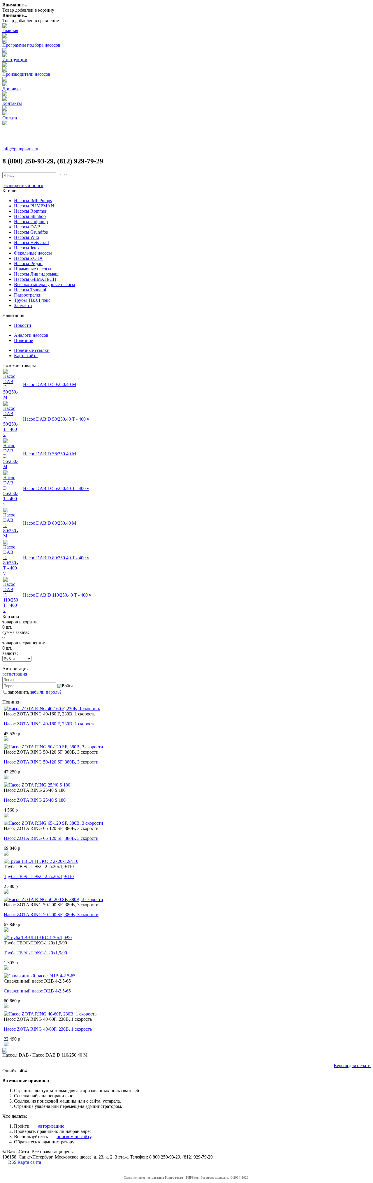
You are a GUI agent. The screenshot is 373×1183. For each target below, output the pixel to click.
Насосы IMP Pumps (33, 200)
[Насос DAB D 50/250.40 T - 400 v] (10, 434)
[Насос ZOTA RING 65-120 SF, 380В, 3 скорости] (53, 823)
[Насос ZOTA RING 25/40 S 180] (37, 784)
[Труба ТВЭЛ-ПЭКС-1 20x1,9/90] (38, 937)
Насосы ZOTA (28, 258)
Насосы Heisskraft (31, 242)
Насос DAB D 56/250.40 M (49, 453)
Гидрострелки (28, 294)
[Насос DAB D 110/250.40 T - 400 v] (10, 610)
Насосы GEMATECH (35, 279)
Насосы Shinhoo (30, 216)
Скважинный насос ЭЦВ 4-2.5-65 (37, 990)
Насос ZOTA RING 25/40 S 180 (35, 800)
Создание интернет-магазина (144, 1177)
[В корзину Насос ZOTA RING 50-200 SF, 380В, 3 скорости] (6, 930)
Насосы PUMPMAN (34, 205)
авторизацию (51, 1126)
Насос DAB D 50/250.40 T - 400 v (56, 419)
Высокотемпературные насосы (44, 284)
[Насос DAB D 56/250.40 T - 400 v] (10, 503)
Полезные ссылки (32, 350)
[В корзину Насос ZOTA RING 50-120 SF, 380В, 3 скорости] (6, 777)
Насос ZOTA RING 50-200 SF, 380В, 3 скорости (51, 914)
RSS (12, 1162)
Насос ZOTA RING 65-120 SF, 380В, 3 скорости (51, 838)
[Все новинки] (4, 1050)
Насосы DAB (27, 226)
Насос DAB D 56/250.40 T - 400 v (56, 488)
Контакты (12, 103)
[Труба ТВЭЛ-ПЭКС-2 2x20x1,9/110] (41, 861)
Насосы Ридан (28, 263)
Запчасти (23, 305)
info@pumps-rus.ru (20, 148)
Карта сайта (26, 355)
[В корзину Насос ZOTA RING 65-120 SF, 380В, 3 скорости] (6, 853)
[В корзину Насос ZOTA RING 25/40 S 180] (6, 815)
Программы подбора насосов (31, 45)
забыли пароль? (45, 692)
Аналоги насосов (31, 335)
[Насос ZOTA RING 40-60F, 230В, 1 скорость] (50, 1013)
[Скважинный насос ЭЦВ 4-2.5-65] (39, 975)
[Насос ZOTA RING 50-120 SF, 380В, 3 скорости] (53, 746)
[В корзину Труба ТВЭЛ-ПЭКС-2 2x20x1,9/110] (6, 892)
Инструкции (14, 59)
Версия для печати (352, 1065)
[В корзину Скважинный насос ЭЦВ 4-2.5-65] (6, 1006)
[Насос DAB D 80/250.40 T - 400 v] (10, 573)
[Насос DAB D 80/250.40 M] (10, 535)
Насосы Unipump (31, 221)
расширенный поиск (22, 185)
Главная (10, 30)
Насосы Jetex (27, 247)
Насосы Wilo (26, 237)
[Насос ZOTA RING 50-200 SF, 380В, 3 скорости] (53, 899)
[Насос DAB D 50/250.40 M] (10, 397)
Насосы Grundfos (31, 232)
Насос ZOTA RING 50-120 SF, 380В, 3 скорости (51, 761)
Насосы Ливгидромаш (36, 273)
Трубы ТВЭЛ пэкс (32, 300)
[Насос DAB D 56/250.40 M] (10, 466)
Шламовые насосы (32, 268)
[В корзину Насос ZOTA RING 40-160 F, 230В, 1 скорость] (6, 739)
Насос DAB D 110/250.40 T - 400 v (57, 595)
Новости (22, 325)
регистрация (14, 673)
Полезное (23, 340)
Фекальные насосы (33, 253)
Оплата (9, 117)
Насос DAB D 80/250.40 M (49, 523)
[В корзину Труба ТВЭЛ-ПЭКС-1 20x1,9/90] (6, 968)
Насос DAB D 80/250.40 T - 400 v (56, 557)
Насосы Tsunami (30, 289)
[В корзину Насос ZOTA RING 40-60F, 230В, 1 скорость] (6, 1044)
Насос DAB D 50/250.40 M (49, 384)
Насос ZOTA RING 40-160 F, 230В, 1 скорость (49, 723)
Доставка (11, 88)
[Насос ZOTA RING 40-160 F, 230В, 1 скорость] (52, 708)
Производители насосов (26, 74)
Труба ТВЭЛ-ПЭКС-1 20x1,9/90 (35, 952)
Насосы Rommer (30, 211)
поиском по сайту (74, 1136)
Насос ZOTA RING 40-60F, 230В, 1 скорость (48, 1029)
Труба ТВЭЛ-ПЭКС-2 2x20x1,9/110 (39, 876)
